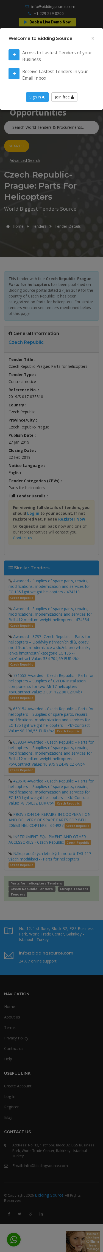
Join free (63, 97)
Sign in (35, 97)
